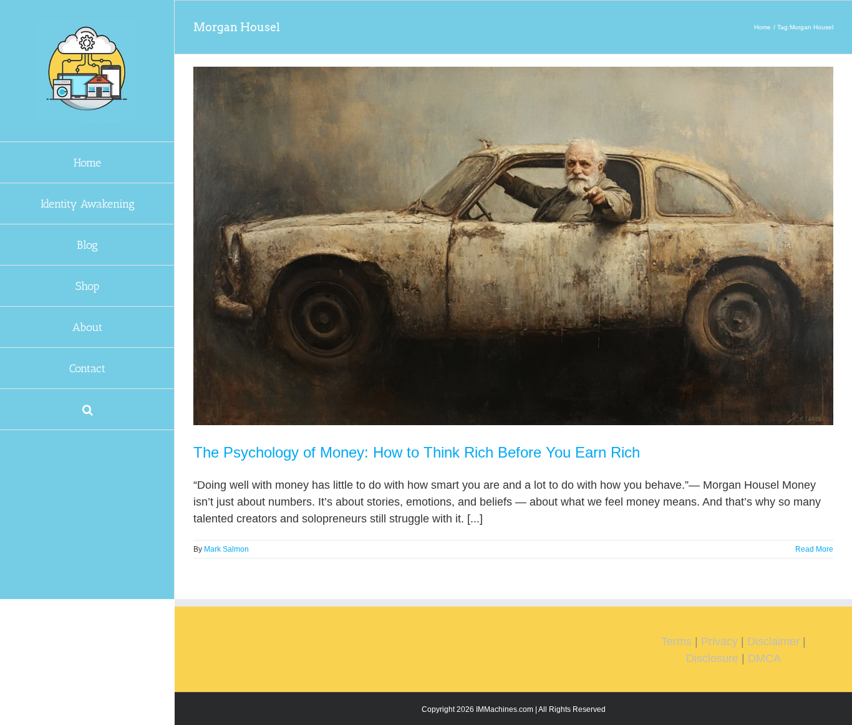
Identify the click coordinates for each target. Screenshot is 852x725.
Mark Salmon (226, 549)
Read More (814, 549)
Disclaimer (773, 641)
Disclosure (712, 658)
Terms (676, 641)
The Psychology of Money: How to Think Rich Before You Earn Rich (416, 452)
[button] (87, 409)
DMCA (764, 658)
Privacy (719, 641)
